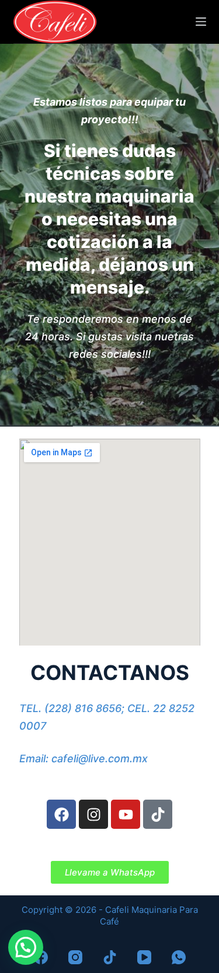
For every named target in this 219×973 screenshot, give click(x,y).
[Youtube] (125, 814)
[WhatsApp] (179, 957)
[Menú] (201, 21)
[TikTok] (110, 957)
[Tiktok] (157, 814)
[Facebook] (61, 814)
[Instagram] (93, 814)
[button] (25, 947)
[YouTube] (144, 957)
